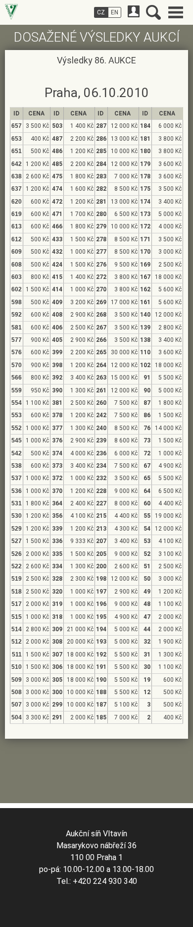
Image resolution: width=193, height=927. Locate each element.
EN (114, 12)
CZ (101, 12)
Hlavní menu (175, 12)
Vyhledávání (153, 12)
